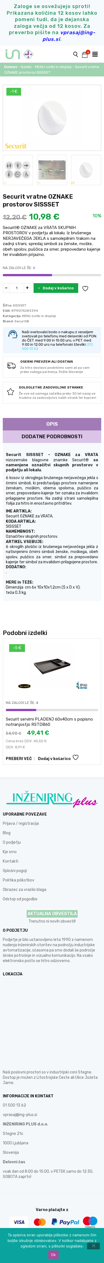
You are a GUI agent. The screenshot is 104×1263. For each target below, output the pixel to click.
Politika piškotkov (18, 880)
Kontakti (10, 861)
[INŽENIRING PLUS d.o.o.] (23, 54)
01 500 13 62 (14, 1105)
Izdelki (26, 67)
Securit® (21, 321)
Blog (7, 833)
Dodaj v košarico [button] (54, 758)
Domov (10, 67)
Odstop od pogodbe (20, 899)
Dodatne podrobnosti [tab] (52, 437)
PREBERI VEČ (19, 758)
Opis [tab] (52, 424)
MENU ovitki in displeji (53, 67)
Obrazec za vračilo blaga (24, 889)
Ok (53, 1254)
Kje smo (10, 852)
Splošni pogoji (15, 870)
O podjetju (12, 842)
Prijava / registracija (21, 823)
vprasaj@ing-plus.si (20, 1114)
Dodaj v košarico (58, 288)
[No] (93, 1246)
